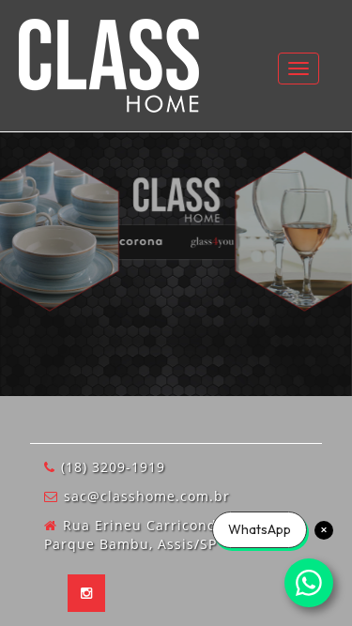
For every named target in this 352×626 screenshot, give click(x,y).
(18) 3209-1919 (113, 467)
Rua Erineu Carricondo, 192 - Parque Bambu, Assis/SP (156, 534)
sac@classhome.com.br (147, 496)
